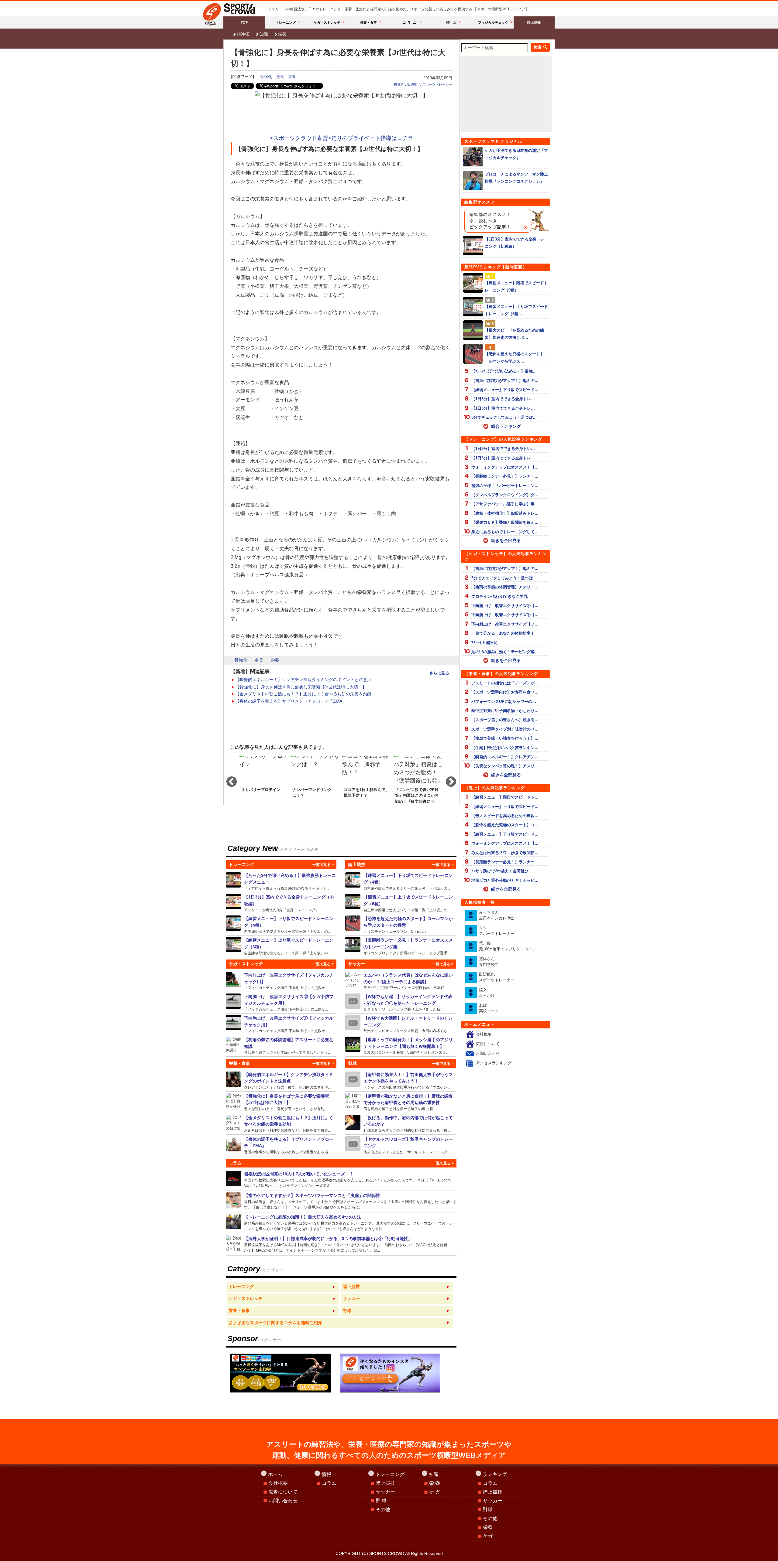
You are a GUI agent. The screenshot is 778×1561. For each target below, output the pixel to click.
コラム (410, 22)
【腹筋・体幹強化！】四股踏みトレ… (505, 513)
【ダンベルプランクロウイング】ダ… (505, 494)
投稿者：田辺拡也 (407, 84)
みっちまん (496, 915)
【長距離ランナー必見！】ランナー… (505, 476)
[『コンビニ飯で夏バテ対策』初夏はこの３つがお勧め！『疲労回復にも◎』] (418, 779)
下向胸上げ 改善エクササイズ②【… (505, 605)
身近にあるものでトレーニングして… (505, 532)
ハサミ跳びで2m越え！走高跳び (499, 871)
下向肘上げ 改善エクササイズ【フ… (505, 624)
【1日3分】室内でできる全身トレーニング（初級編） (516, 242)
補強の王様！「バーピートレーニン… (505, 485)
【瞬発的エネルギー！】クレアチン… (505, 757)
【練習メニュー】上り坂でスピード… (505, 806)
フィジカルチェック (493, 22)
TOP (244, 22)
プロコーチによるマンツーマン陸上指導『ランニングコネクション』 (516, 177)
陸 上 (451, 22)
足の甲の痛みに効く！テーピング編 (503, 651)
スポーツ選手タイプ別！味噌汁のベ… (505, 729)
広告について (488, 1043)
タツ (497, 930)
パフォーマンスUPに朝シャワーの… (503, 701)
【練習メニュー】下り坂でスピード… (505, 389)
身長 (280, 76)
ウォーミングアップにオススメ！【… (505, 467)
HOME (243, 34)
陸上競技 (385, 1483)
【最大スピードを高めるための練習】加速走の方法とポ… (514, 333)
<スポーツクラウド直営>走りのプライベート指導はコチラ (341, 138)
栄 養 (434, 1483)
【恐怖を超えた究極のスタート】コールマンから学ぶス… (516, 357)
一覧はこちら (283, 1287)
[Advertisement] (341, 116)
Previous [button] (228, 779)
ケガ (488, 1536)
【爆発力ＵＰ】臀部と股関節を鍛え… (505, 522)
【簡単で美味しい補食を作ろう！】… (505, 738)
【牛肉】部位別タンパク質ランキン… (505, 747)
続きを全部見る (506, 540)
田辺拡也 (497, 977)
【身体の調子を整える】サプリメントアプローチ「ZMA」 (290, 701)
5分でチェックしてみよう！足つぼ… (504, 417)
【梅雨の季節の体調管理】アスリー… (505, 587)
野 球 (381, 1500)
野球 (488, 1509)
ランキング (495, 1474)
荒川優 (507, 946)
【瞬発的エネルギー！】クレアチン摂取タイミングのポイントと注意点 (303, 679)
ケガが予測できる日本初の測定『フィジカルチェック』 (516, 154)
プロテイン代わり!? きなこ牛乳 (499, 596)
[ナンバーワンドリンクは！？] (315, 779)
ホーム (275, 1474)
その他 (383, 1509)
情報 (326, 1474)
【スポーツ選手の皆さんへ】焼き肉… (505, 719)
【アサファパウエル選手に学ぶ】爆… (505, 504)
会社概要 (484, 1034)
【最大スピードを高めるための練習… (505, 815)
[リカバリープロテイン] (264, 779)
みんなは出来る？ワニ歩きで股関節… (505, 852)
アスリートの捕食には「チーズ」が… (505, 683)
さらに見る (439, 673)
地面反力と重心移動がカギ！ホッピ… (505, 880)
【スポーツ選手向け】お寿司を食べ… (505, 692)
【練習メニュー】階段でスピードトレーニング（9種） (516, 286)
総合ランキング (506, 426)
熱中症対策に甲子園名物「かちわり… (505, 710)
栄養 (282, 34)
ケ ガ (434, 1492)
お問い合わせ (488, 1053)
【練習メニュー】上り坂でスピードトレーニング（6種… (516, 310)
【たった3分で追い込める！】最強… (504, 371)
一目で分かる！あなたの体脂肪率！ (503, 633)
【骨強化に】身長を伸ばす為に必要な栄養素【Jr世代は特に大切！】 (301, 686)
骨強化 (266, 76)
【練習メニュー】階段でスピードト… (505, 797)
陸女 (487, 992)
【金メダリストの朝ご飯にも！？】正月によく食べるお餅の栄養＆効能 (303, 693)
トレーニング (286, 22)
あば (489, 1008)
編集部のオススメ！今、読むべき (490, 220)
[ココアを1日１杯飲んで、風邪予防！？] (367, 779)
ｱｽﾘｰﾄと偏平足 (484, 642)
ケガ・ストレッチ (327, 22)
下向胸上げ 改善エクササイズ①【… (505, 614)
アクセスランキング (493, 1063)
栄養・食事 (368, 22)
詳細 (281, 881)
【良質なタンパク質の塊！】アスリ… (505, 766)
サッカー (385, 1492)
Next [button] (448, 779)
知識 (264, 34)
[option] (264, 779)
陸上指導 (534, 22)
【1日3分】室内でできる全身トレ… (503, 399)
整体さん (489, 961)
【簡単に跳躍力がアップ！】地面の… (505, 380)
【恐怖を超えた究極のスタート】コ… (505, 825)
